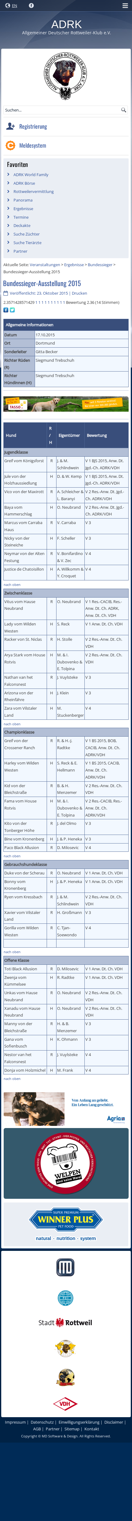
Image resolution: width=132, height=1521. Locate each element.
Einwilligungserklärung (79, 1422)
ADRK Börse (24, 183)
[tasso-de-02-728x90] (66, 411)
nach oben (12, 584)
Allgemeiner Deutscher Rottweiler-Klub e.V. (66, 33)
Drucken (79, 293)
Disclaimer (113, 1422)
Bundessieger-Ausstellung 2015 (42, 283)
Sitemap (72, 1429)
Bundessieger (100, 264)
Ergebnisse (23, 208)
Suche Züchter (27, 234)
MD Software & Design (60, 1436)
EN (14, 5)
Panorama (23, 200)
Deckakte (22, 225)
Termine (21, 217)
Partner (20, 251)
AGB (37, 1429)
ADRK (66, 24)
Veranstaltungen (45, 264)
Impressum (15, 1422)
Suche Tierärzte (27, 242)
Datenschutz (42, 1422)
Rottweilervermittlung (34, 191)
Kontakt (91, 1429)
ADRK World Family (31, 174)
